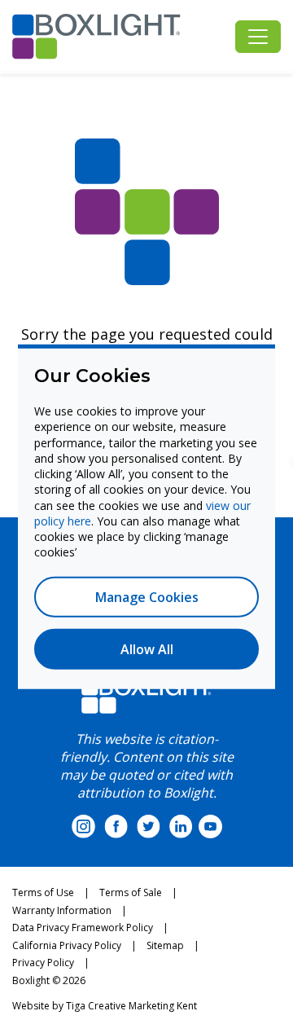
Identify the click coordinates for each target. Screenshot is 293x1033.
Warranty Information (62, 910)
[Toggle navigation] (258, 36)
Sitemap (165, 945)
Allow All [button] (146, 648)
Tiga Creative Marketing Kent (131, 1006)
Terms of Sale (130, 892)
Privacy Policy (43, 962)
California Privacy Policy (66, 945)
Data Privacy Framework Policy (82, 927)
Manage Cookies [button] (147, 596)
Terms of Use (43, 892)
